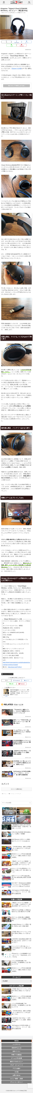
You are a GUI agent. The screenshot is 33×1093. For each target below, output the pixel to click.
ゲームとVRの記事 (16, 1058)
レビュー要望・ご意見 (16, 1078)
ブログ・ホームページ (16, 1065)
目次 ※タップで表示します (15, 85)
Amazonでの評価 (16, 68)
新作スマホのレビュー (16, 1061)
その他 (16, 1072)
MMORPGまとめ (16, 1048)
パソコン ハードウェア (8, 674)
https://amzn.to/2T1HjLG (15, 667)
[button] (30, 803)
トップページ (16, 1044)
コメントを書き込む (16, 789)
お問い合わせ (16, 1075)
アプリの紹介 (16, 1068)
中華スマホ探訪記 (16, 1054)
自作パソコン (16, 1051)
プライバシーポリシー (16, 1082)
